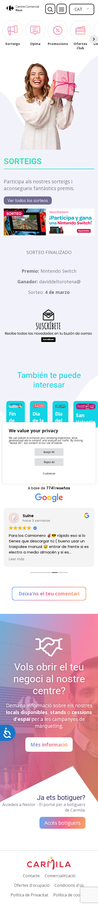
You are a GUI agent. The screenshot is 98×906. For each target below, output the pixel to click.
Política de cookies (70, 895)
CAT (78, 9)
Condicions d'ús (69, 885)
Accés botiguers (62, 822)
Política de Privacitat (29, 895)
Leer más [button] (16, 559)
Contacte (31, 875)
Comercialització (60, 875)
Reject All (49, 462)
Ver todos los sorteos (28, 200)
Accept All (49, 452)
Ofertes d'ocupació (32, 885)
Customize (49, 473)
